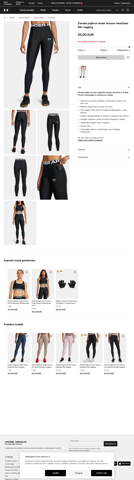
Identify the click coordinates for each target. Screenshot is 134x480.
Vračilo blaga (9, 464)
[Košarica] (127, 10)
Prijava (117, 3)
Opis (79, 87)
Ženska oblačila (24, 17)
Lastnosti (81, 150)
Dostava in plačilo (20, 3)
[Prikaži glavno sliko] (37, 65)
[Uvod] (5, 17)
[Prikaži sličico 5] (20, 223)
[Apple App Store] (124, 463)
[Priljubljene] (122, 10)
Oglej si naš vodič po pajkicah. (90, 140)
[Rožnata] (83, 72)
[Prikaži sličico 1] (20, 132)
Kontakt (31, 3)
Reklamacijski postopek (13, 467)
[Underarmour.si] (6, 10)
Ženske (12, 17)
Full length (51, 17)
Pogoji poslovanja (11, 470)
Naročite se (111, 444)
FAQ (6, 476)
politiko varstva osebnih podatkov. (79, 450)
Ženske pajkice (38, 17)
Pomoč (40, 3)
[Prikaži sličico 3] (20, 177)
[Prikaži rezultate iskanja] (117, 10)
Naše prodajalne (8, 3)
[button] (128, 57)
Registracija (125, 3)
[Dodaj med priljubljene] (26, 272)
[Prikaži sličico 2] (53, 132)
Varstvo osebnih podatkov (14, 473)
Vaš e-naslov (74, 441)
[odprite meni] (36, 10)
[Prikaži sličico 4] (53, 177)
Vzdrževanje (83, 157)
